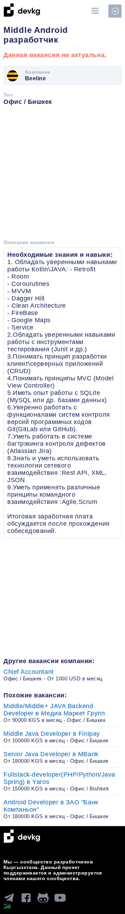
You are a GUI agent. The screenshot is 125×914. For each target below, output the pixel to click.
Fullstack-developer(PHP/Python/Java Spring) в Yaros (59, 781)
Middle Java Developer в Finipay (56, 736)
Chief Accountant (53, 674)
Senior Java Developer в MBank (56, 757)
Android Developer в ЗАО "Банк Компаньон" (56, 809)
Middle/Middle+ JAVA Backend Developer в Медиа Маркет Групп (54, 713)
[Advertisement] (62, 174)
